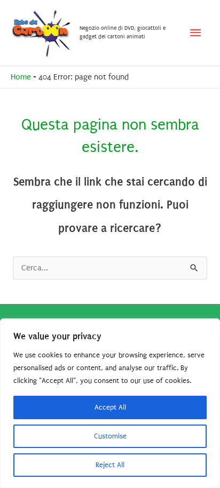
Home (21, 77)
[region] (110, 403)
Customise (110, 436)
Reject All (110, 465)
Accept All (110, 407)
